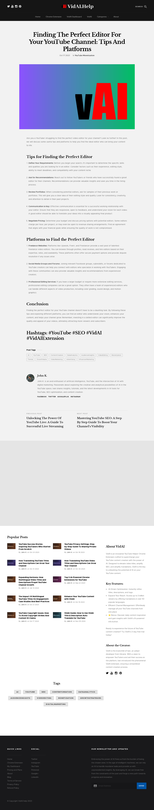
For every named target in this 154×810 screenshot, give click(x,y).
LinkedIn (34, 777)
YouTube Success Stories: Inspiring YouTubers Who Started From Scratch (34, 546)
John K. (42, 375)
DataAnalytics (72, 355)
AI (28, 355)
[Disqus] (77, 482)
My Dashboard (13, 766)
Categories (102, 17)
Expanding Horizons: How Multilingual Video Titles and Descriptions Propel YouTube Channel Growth (32, 581)
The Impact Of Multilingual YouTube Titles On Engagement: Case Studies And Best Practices (34, 599)
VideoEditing (103, 355)
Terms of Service (14, 781)
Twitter (52, 397)
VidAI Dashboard (74, 17)
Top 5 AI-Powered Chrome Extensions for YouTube (77, 578)
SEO (45, 355)
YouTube (36, 355)
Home (37, 17)
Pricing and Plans (14, 770)
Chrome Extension (53, 17)
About (116, 17)
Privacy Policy (13, 784)
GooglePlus (63, 397)
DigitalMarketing (56, 704)
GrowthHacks (42, 359)
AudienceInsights (87, 355)
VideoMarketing (57, 359)
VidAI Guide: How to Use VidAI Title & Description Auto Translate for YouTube (79, 615)
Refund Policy (13, 788)
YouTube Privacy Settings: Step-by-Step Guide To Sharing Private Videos (80, 546)
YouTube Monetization (84, 55)
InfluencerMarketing (86, 359)
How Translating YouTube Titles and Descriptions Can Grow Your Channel (34, 563)
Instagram (75, 397)
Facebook (42, 397)
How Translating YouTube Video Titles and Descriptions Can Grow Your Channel (80, 563)
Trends (30, 359)
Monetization (116, 355)
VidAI (89, 17)
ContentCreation (57, 355)
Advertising (70, 359)
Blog (9, 777)
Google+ (34, 773)
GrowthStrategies (90, 698)
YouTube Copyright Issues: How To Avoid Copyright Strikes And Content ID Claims (34, 615)
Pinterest (35, 770)
